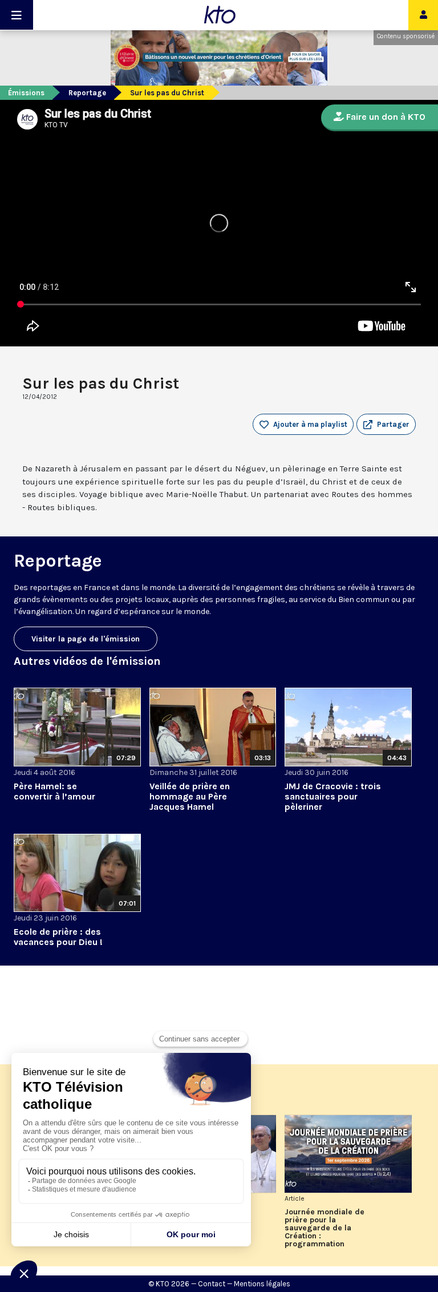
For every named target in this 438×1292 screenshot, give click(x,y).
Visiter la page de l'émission (85, 639)
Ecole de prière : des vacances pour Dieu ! (58, 936)
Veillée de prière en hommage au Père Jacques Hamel (189, 796)
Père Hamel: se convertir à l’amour (54, 791)
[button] (386, 424)
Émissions (26, 92)
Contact (211, 1283)
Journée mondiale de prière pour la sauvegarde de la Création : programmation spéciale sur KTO (324, 1228)
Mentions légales (262, 1283)
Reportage (87, 92)
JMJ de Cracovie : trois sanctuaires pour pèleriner (333, 796)
